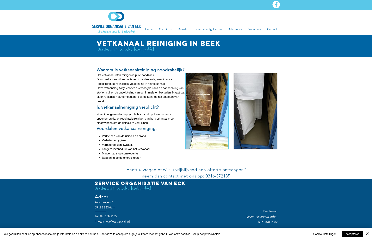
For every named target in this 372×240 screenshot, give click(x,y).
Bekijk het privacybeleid (206, 234)
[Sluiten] (367, 234)
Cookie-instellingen (325, 234)
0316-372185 (108, 216)
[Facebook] (276, 4)
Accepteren (352, 234)
